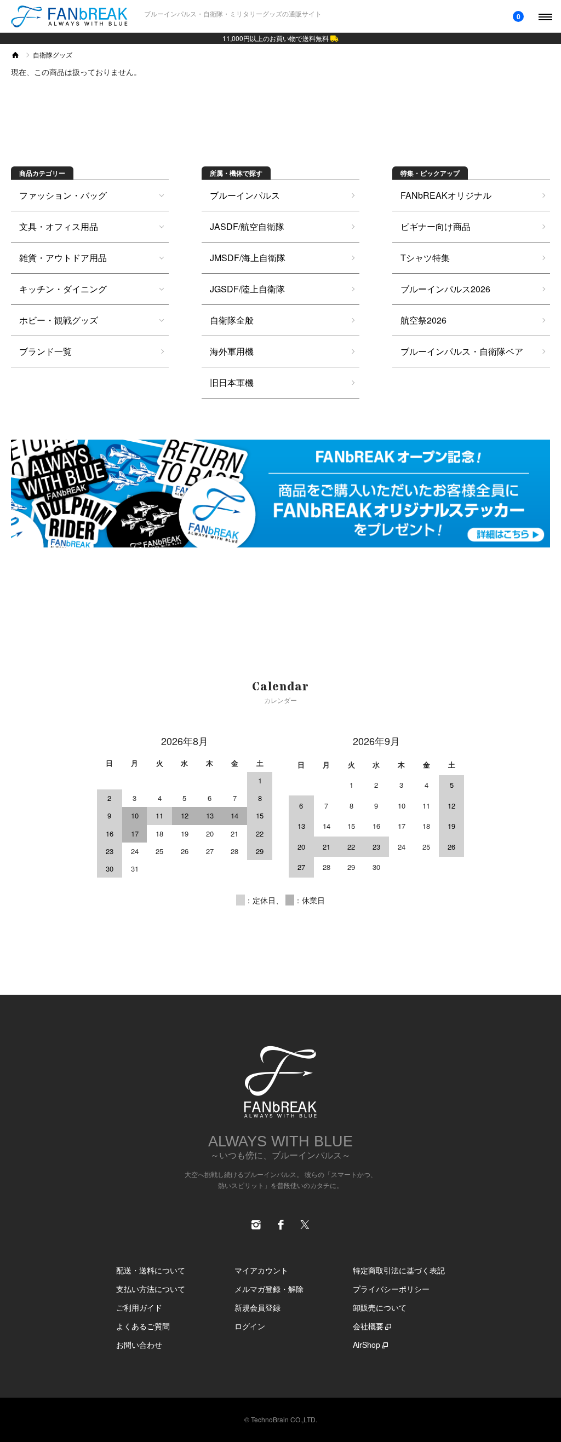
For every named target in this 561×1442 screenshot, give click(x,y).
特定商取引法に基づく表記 (399, 1270)
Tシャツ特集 (425, 257)
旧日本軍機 (232, 382)
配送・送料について (150, 1270)
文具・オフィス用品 (58, 226)
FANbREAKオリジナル (445, 195)
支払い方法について (150, 1288)
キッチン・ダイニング (63, 288)
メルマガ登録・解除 (269, 1288)
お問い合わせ (139, 1344)
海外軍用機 (232, 351)
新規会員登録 (257, 1307)
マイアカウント (261, 1270)
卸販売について (380, 1307)
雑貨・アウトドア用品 (63, 257)
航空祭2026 (423, 320)
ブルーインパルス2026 (445, 288)
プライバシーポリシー (391, 1288)
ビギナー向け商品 (435, 226)
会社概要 (368, 1325)
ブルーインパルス (245, 195)
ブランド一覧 (45, 351)
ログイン (249, 1325)
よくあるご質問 (143, 1325)
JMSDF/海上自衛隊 (247, 257)
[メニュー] (544, 16)
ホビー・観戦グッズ (58, 320)
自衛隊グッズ (52, 54)
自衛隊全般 (232, 320)
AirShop (366, 1344)
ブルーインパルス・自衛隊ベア (461, 351)
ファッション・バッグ (63, 195)
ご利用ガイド (139, 1307)
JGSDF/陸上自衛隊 (247, 288)
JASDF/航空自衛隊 (247, 226)
